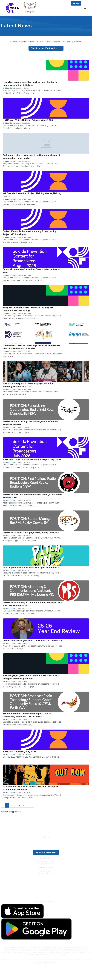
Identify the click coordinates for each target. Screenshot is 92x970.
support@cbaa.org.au (46, 883)
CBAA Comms (10, 88)
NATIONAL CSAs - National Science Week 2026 (28, 120)
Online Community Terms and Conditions (46, 894)
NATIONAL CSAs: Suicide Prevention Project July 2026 (32, 459)
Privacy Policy (46, 890)
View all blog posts (10, 811)
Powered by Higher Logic (46, 967)
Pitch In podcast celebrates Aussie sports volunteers (31, 567)
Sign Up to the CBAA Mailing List (46, 48)
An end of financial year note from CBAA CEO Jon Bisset (32, 640)
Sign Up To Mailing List (46, 852)
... (27, 805)
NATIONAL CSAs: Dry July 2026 (19, 751)
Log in (76, 3)
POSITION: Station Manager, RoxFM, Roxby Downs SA (31, 532)
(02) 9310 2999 (46, 881)
